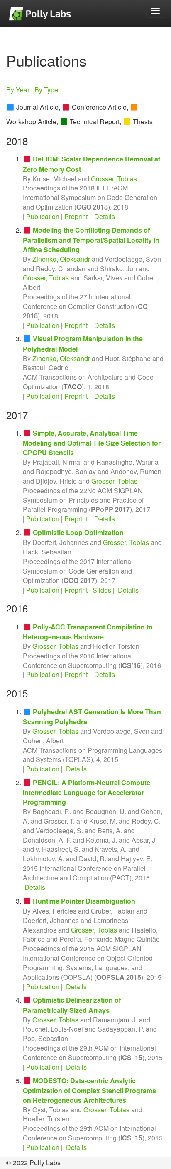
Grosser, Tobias (114, 178)
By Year (17, 89)
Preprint (76, 216)
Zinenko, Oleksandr (61, 259)
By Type (46, 89)
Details (104, 216)
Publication (42, 216)
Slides (102, 590)
